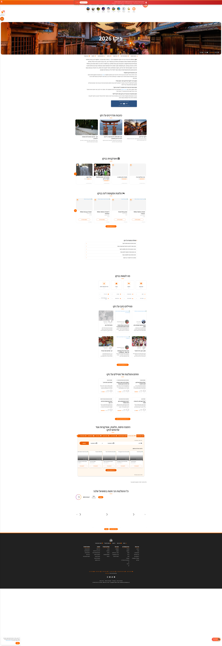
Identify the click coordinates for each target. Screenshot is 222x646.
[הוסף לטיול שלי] (131, 165)
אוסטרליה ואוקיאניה (135, 558)
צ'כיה (128, 554)
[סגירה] (220, 638)
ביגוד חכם (88, 554)
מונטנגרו (127, 558)
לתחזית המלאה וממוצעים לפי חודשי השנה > (124, 105)
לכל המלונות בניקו (111, 470)
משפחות (117, 549)
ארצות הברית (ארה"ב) (125, 560)
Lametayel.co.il (127, 582)
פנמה (128, 552)
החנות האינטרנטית (86, 556)
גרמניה (128, 563)
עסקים (117, 550)
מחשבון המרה (211, 52)
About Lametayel (120, 580)
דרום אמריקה (136, 556)
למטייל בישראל (116, 556)
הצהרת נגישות (102, 580)
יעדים (212, 23)
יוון (128, 565)
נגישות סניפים (87, 552)
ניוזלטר (108, 556)
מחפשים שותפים (106, 554)
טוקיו (103, 74)
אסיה (209, 23)
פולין (128, 556)
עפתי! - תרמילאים (115, 552)
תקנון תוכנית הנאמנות (108, 580)
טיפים (108, 549)
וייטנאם (128, 550)
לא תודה (77, 2)
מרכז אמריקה (136, 554)
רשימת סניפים (87, 549)
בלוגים (108, 552)
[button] (136, 5)
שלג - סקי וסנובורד (115, 554)
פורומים (108, 550)
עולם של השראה (97, 558)
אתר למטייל (217, 23)
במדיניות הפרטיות (9, 640)
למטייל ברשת (107, 582)
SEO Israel (107, 573)
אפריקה (137, 560)
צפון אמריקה (137, 552)
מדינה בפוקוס (97, 560)
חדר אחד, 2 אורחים (138, 440)
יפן (206, 23)
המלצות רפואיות (97, 554)
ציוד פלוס (98, 549)
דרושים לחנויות (87, 550)
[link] (114, 577)
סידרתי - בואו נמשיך (84, 2)
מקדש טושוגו (124, 89)
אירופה (137, 549)
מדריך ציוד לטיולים (96, 550)
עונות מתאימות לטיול (96, 552)
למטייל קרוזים (97, 556)
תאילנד (128, 549)
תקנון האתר (114, 580)
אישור (18, 643)
